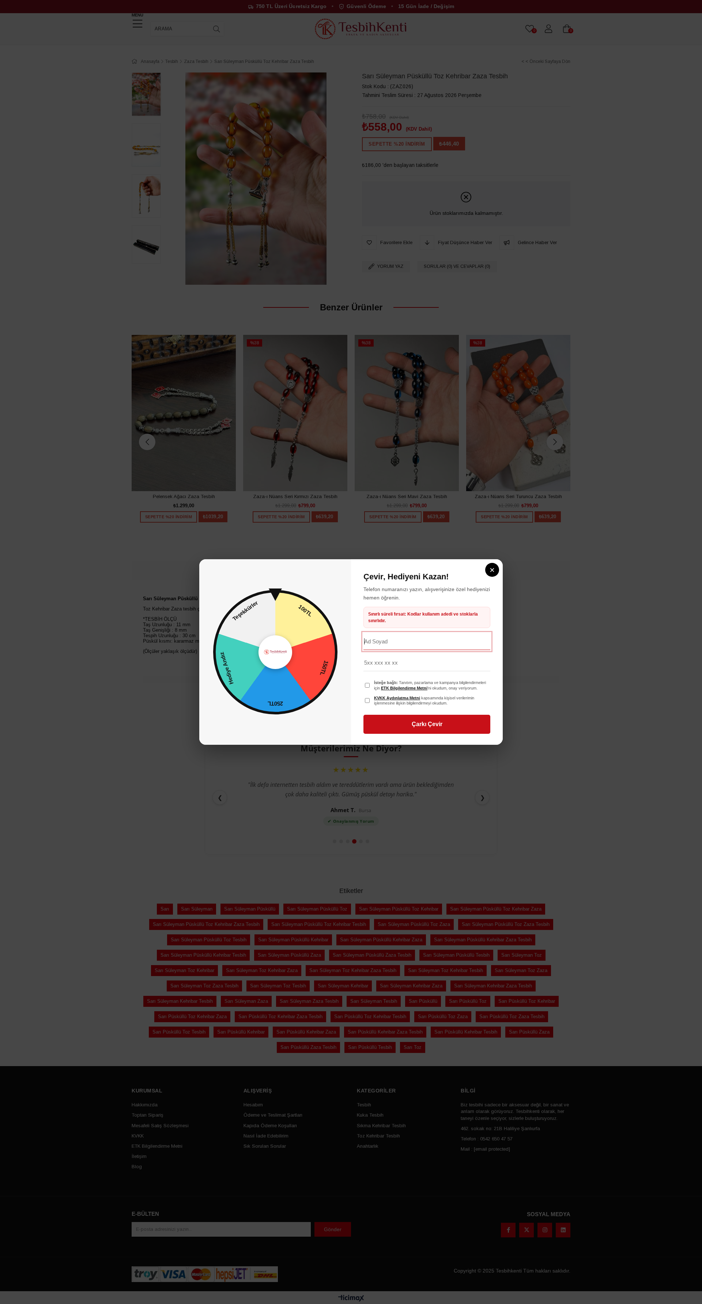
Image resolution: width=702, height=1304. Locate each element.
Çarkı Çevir (427, 724)
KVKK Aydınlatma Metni (397, 698)
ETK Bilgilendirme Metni (404, 688)
